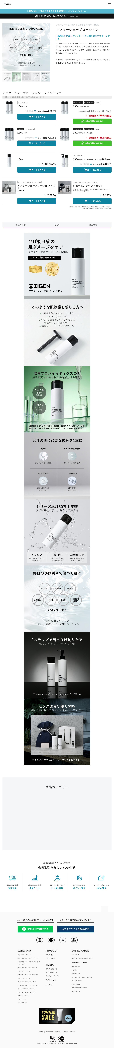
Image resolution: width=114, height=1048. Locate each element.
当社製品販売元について (79, 987)
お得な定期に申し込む (94, 121)
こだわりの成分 (51, 958)
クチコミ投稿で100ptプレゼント (82, 977)
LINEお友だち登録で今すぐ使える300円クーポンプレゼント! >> (57, 11)
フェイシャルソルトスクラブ (26, 992)
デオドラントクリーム (24, 955)
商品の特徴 (21, 225)
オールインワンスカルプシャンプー (28, 985)
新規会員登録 (76, 966)
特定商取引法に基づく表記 (53, 1031)
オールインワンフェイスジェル (27, 967)
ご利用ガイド (76, 970)
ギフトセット (21, 999)
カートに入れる (38, 117)
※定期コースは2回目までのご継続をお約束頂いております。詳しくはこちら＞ (90, 206)
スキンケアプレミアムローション (28, 974)
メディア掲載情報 (51, 972)
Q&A (57, 225)
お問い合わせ (76, 984)
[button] (4, 47)
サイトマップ (76, 991)
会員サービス (76, 973)
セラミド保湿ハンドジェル (25, 989)
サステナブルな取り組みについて (82, 958)
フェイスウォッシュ (23, 971)
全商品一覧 (49, 955)
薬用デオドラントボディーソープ (28, 958)
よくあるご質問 (76, 980)
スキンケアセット (23, 996)
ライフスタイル (22, 1003)
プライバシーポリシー (69, 1031)
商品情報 (93, 225)
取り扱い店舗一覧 (51, 969)
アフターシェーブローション (26, 981)
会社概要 (41, 1031)
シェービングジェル (23, 978)
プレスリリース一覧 (52, 976)
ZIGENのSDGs (76, 955)
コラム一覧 (49, 984)
